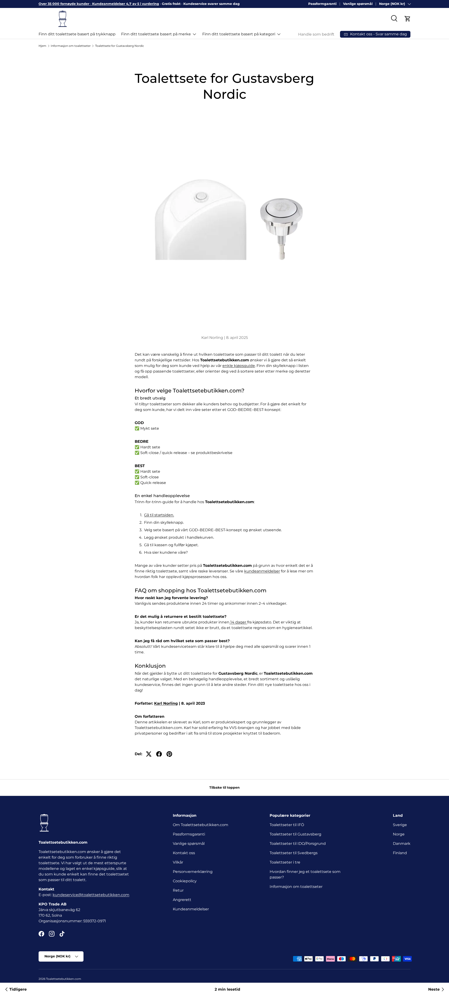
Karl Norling (166, 703)
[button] (407, 19)
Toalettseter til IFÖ (287, 825)
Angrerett (182, 899)
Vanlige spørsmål (358, 4)
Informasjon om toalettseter (71, 46)
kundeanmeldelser (262, 571)
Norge (399, 834)
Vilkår (178, 862)
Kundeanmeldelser (191, 909)
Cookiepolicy (185, 881)
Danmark (401, 843)
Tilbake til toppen (224, 787)
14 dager (238, 622)
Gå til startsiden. (159, 515)
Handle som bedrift (316, 34)
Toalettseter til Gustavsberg (295, 834)
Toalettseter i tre (286, 862)
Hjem (42, 46)
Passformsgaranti (189, 834)
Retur (178, 890)
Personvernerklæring (193, 871)
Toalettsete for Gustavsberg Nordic (119, 46)
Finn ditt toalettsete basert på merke (156, 34)
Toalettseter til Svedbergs (294, 853)
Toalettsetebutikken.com (63, 979)
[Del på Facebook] (159, 754)
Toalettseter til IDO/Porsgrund (298, 843)
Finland (400, 853)
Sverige (400, 825)
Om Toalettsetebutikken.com (200, 825)
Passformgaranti (322, 4)
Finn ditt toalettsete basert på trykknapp (77, 34)
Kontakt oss (184, 853)
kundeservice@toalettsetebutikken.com (91, 895)
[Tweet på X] (149, 754)
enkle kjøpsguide (238, 365)
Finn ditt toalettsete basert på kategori (238, 34)
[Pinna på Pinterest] (169, 754)
